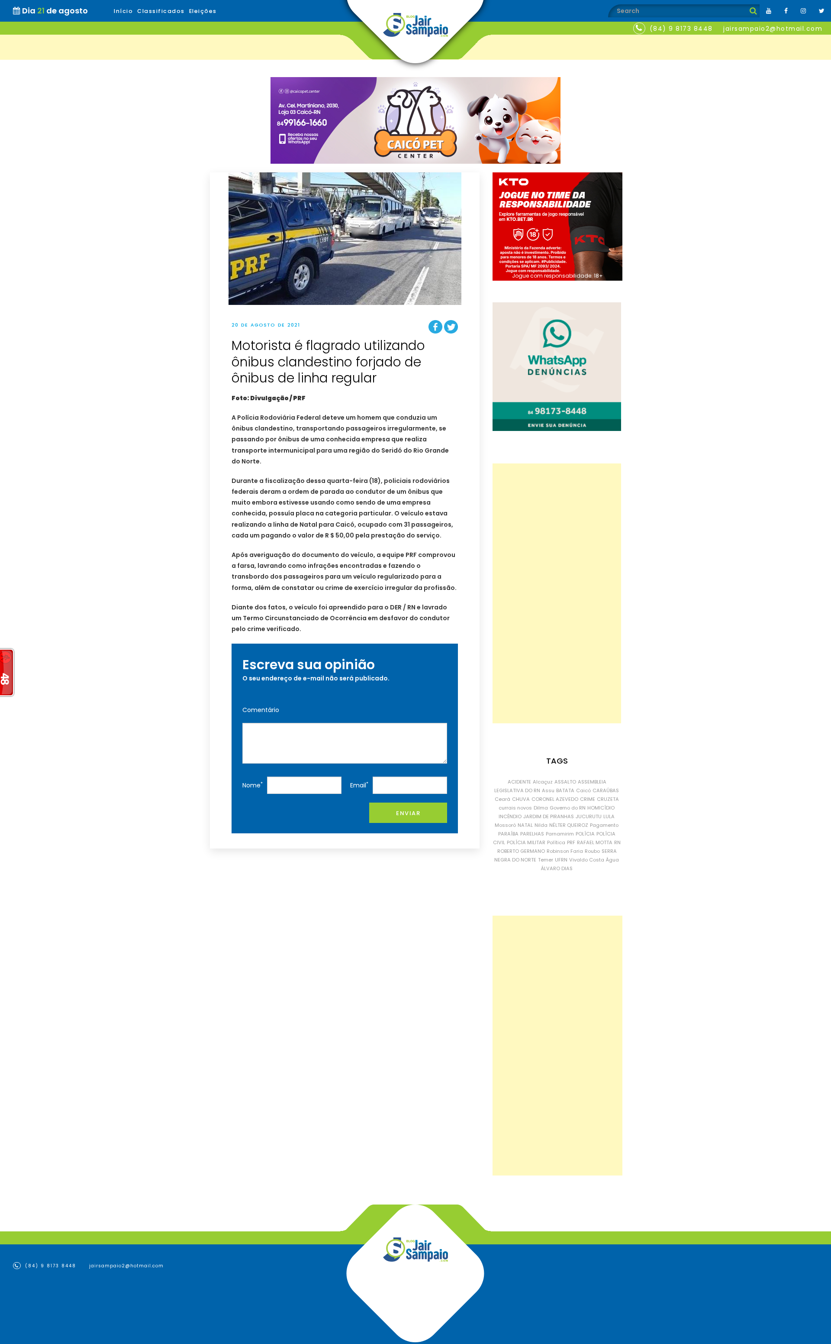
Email (359, 785)
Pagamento (604, 825)
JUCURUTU (589, 816)
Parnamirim (560, 833)
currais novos (515, 807)
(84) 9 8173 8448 (681, 28)
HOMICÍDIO (601, 807)
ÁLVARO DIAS (557, 868)
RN (617, 842)
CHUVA (521, 799)
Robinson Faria (565, 851)
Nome (252, 785)
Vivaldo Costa (586, 859)
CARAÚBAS (606, 790)
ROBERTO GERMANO (521, 851)
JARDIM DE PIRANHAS (548, 816)
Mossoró (505, 825)
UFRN (561, 859)
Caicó (583, 790)
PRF (571, 842)
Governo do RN (568, 807)
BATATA (565, 790)
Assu (548, 790)
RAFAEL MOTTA (594, 842)
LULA (609, 816)
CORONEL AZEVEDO (554, 799)
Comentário (260, 710)
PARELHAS (532, 833)
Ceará (502, 799)
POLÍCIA (585, 833)
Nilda (541, 825)
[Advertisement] (557, 593)
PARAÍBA (508, 833)
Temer (545, 859)
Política (556, 842)
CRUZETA (608, 799)
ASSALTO (565, 781)
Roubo (592, 851)
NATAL (525, 825)
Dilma (541, 807)
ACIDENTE (519, 781)
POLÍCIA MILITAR (526, 842)
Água (612, 859)
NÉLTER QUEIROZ (568, 825)
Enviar (408, 813)
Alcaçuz (543, 781)
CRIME (587, 799)
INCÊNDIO (510, 816)
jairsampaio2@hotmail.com (772, 28)
